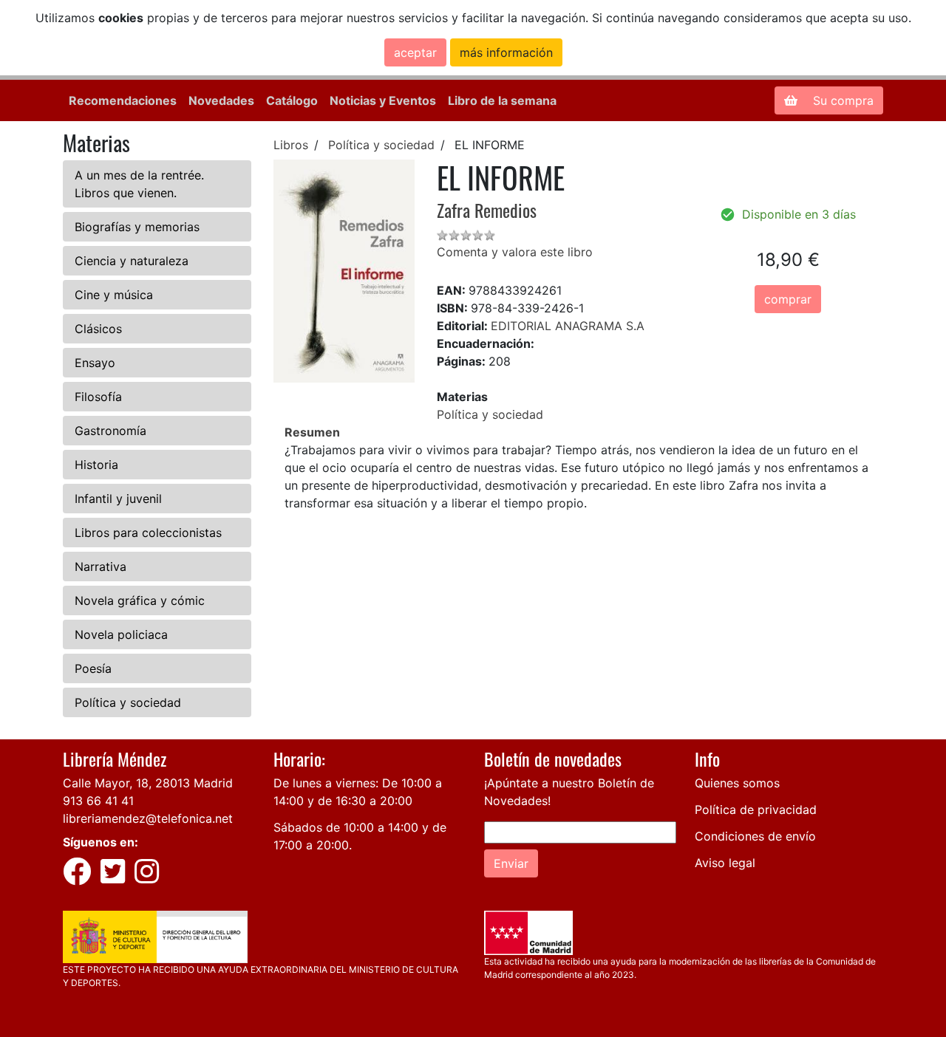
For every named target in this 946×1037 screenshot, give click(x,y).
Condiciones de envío (755, 836)
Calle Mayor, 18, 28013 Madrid (148, 783)
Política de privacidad (756, 809)
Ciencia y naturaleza (131, 260)
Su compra (841, 100)
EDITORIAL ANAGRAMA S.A (567, 325)
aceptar (415, 52)
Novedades (221, 100)
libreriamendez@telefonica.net (148, 818)
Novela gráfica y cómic (140, 600)
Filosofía (98, 396)
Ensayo (95, 362)
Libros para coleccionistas (148, 532)
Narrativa (100, 566)
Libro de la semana (502, 100)
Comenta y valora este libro (515, 251)
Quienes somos (737, 783)
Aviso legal (725, 862)
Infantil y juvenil (118, 498)
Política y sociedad (128, 702)
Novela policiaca (121, 634)
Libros (290, 144)
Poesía (93, 668)
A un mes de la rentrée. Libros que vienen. (139, 184)
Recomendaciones (123, 100)
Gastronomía (110, 430)
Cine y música (114, 294)
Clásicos (98, 328)
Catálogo (292, 100)
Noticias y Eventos (383, 100)
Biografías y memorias (137, 226)
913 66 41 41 (98, 800)
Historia (96, 464)
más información (506, 52)
